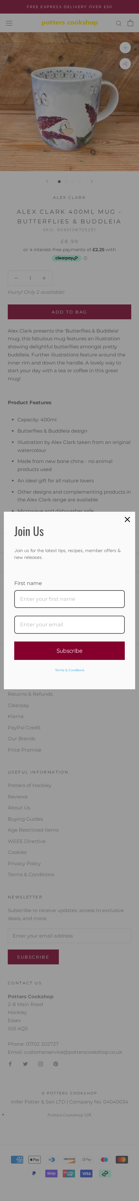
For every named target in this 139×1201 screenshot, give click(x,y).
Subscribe (69, 650)
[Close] (127, 519)
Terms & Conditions (69, 670)
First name (28, 583)
